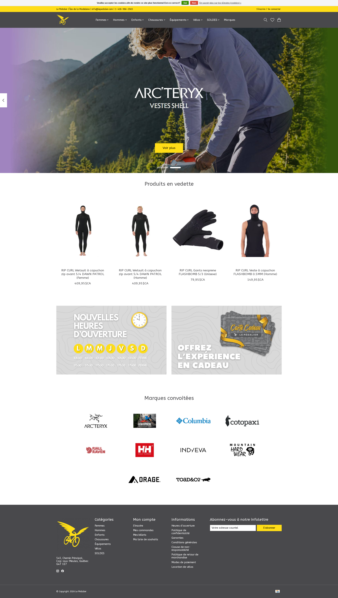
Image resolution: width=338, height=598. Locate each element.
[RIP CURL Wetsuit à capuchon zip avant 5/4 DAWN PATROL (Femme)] (82, 231)
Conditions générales (184, 542)
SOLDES (99, 553)
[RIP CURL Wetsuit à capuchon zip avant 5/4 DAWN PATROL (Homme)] (140, 231)
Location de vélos (182, 566)
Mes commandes (143, 530)
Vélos (98, 548)
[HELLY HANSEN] (145, 450)
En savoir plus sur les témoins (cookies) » (220, 3)
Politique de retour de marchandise (184, 556)
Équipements (103, 544)
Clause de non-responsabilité (180, 549)
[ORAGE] (145, 480)
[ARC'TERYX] (96, 421)
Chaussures (102, 539)
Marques (229, 19)
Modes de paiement (183, 562)
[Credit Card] (277, 591)
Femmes (100, 525)
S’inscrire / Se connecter (268, 9)
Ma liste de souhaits (145, 539)
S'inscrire (138, 525)
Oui (185, 3)
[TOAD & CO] (193, 480)
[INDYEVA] (193, 450)
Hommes (100, 530)
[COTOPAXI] (242, 421)
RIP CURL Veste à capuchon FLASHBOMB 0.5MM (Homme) (255, 272)
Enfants (100, 534)
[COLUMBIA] (193, 421)
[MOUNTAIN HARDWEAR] (242, 450)
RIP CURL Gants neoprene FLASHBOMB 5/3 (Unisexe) (198, 272)
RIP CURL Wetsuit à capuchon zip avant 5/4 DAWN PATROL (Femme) (82, 274)
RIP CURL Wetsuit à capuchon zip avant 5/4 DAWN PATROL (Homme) (140, 274)
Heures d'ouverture (183, 525)
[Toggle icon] (265, 20)
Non (194, 3)
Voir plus (169, 148)
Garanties (177, 537)
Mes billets (139, 534)
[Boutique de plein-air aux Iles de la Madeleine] (63, 19)
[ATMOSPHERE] (145, 421)
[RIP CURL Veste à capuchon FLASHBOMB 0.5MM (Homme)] (255, 231)
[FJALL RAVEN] (96, 450)
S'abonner (269, 527)
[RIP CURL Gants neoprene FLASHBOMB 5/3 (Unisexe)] (197, 231)
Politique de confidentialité (180, 532)
